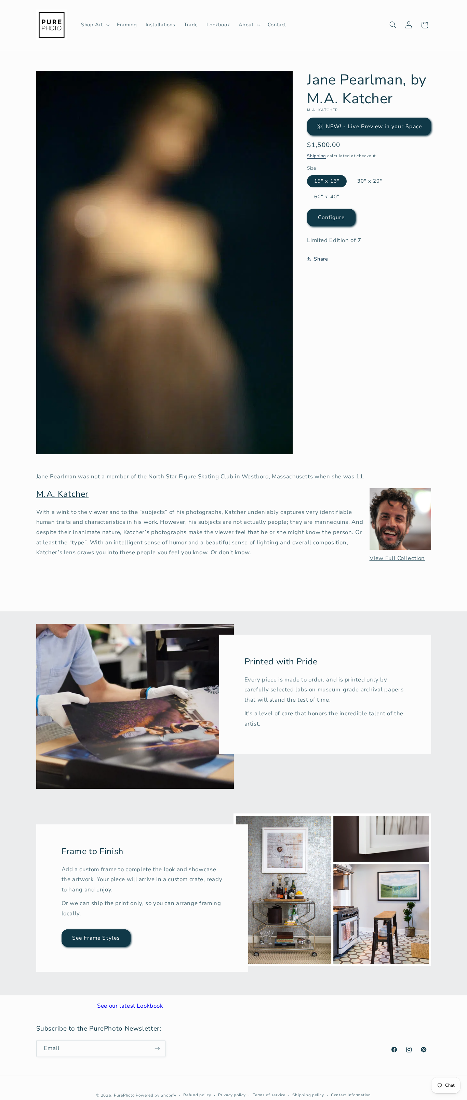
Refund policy (197, 1095)
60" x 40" (326, 196)
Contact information (351, 1095)
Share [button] (321, 258)
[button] (94, 24)
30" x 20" (369, 180)
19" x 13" (326, 180)
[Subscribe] (157, 1048)
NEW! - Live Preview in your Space (374, 126)
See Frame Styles (96, 938)
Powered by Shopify (156, 1095)
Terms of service (269, 1095)
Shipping (316, 155)
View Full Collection (397, 558)
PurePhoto (124, 1095)
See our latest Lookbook (130, 1006)
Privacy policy (231, 1095)
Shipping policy (308, 1095)
